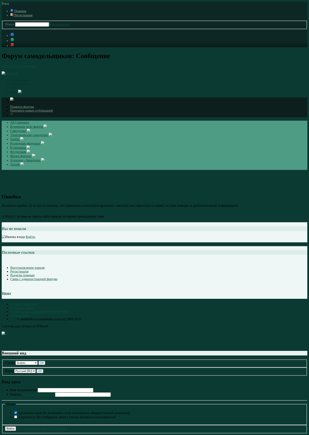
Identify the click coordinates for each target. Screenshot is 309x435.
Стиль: (10, 362)
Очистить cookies (22, 308)
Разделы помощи (22, 275)
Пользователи (20, 84)
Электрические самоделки (29, 135)
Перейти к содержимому (19, 66)
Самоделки (18, 131)
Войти (30, 237)
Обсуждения (19, 80)
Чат (12, 88)
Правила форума (22, 106)
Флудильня (18, 152)
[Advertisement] (154, 179)
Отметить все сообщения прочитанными (39, 311)
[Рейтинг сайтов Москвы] (3, 334)
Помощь (19, 11)
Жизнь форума (21, 156)
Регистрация (22, 15)
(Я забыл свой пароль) (38, 394)
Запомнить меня (74, 413)
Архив (15, 164)
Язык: (9, 371)
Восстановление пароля (27, 267)
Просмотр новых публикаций (31, 110)
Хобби (15, 139)
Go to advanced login (32, 428)
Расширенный (60, 24)
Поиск (9, 24)
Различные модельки (25, 143)
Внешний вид (20, 315)
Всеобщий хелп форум (27, 126)
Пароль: (32, 394)
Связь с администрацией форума (33, 279)
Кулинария (18, 147)
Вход (6, 3)
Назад (6, 293)
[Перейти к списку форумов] (9, 73)
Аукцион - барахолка (25, 160)
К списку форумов (23, 304)
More (14, 92)
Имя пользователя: (23, 390)
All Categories (19, 122)
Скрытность (67, 417)
